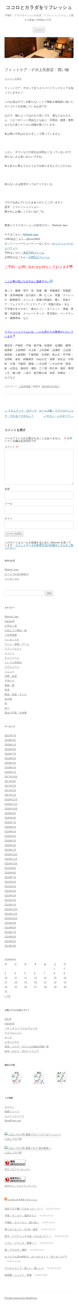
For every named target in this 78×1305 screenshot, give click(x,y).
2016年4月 (10, 836)
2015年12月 (11, 854)
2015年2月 (10, 900)
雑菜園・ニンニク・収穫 (18, 1275)
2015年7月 (10, 877)
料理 (7, 689)
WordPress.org (13, 1120)
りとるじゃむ (12, 578)
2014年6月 (10, 936)
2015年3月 (10, 895)
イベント (9, 653)
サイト (8, 518)
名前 (7, 488)
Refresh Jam (30, 234)
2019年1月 (10, 744)
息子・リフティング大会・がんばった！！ (28, 1236)
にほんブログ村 (13, 1139)
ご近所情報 (24, 386)
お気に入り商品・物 (16, 630)
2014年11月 (11, 913)
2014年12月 (11, 909)
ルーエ (8, 1037)
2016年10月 (11, 808)
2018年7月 (10, 753)
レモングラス (12, 1042)
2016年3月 (10, 840)
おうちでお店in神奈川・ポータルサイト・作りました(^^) (36, 1256)
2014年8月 (10, 927)
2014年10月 (11, 918)
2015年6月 (10, 881)
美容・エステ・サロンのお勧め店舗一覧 (27, 1046)
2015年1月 (10, 904)
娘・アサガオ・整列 (16, 1249)
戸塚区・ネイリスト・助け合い (22, 1222)
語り (7, 708)
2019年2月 (10, 740)
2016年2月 (10, 845)
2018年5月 (10, 763)
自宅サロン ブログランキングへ (21, 1186)
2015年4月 (10, 891)
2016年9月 (10, 813)
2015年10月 (11, 863)
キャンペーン (12, 657)
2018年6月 (10, 758)
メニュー (39, 29)
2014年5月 (10, 941)
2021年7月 (10, 735)
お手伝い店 (11, 625)
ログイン (9, 1107)
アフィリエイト (13, 648)
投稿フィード (12, 1111)
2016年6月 (10, 827)
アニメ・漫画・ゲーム (17, 644)
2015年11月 (11, 859)
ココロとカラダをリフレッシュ (39, 7)
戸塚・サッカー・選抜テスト (21, 1215)
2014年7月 (10, 932)
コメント (12, 446)
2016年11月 (11, 804)
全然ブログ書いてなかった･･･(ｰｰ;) (24, 1208)
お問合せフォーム (39, 257)
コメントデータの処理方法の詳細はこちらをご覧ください (39, 546)
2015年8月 (10, 872)
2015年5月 (10, 886)
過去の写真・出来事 (16, 712)
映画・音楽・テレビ (16, 694)
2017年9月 (10, 781)
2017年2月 (10, 790)
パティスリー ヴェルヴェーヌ (21, 1028)
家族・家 (9, 685)
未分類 (8, 699)
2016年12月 (11, 799)
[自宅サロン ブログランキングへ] (15, 1181)
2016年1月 (10, 849)
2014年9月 (10, 923)
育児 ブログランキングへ (17, 1169)
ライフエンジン (13, 1032)
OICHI (8, 1019)
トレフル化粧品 (13, 662)
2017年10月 (11, 776)
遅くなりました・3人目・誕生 (21, 1229)
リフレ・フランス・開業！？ (21, 1243)
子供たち (9, 680)
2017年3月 (10, 785)
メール (8, 503)
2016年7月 (10, 822)
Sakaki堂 (10, 621)
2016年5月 (10, 831)
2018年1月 (10, 772)
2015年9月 (10, 868)
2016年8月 (10, 817)
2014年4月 (10, 946)
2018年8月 (10, 749)
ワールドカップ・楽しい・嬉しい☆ (24, 1268)
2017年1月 (10, 795)
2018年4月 (10, 767)
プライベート (12, 667)
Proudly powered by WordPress (21, 1298)
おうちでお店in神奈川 (17, 574)
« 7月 (7, 996)
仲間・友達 (11, 676)
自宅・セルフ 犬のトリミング (22, 1051)
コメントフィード (14, 1116)
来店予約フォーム (33, 252)
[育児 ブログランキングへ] (15, 1164)
